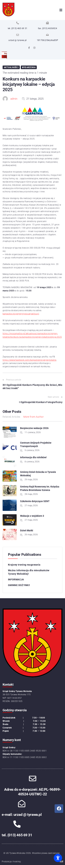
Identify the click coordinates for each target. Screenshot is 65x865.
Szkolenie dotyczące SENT (35, 501)
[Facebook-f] (29, 47)
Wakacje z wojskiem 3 (32, 515)
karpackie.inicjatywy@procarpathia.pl (21, 314)
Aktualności (11, 67)
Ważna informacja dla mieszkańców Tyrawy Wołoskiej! (28, 572)
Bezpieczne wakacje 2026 (34, 428)
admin (13, 98)
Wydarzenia (29, 67)
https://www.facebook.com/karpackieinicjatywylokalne (29, 360)
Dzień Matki (26, 530)
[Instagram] (34, 47)
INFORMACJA (16, 579)
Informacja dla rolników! (33, 457)
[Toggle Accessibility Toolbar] (57, 857)
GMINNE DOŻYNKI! (19, 585)
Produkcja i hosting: (11, 861)
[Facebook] (59, 808)
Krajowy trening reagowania (24, 564)
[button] (61, 10)
